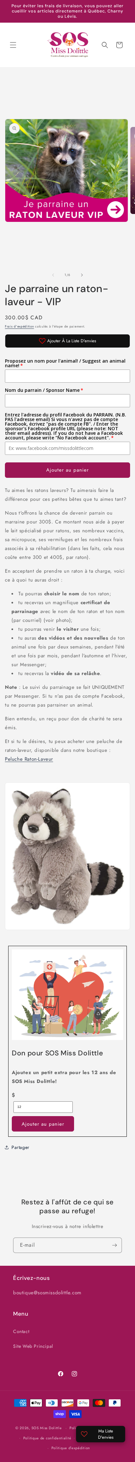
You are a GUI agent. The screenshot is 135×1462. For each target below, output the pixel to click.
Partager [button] (20, 1147)
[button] (13, 45)
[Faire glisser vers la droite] (82, 275)
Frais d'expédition (19, 326)
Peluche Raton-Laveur (29, 759)
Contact (21, 1331)
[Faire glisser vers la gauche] (53, 275)
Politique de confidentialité (47, 1438)
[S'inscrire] (114, 1245)
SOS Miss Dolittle (46, 1427)
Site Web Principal (33, 1346)
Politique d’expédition (70, 1448)
